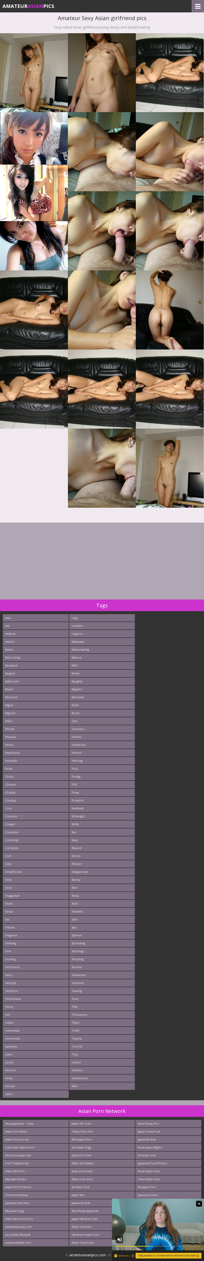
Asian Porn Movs (16, 1131)
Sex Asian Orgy (81, 1147)
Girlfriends (12, 967)
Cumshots (11, 848)
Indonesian (12, 1030)
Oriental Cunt (147, 1155)
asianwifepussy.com (18, 1227)
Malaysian (78, 641)
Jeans (8, 1054)
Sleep (75, 895)
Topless (77, 1038)
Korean (10, 1086)
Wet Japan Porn (82, 1139)
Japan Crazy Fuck (149, 1131)
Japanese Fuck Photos (152, 1163)
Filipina (10, 927)
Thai (74, 1007)
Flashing (10, 943)
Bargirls (10, 673)
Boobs (9, 745)
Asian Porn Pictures (18, 1187)
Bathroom (12, 681)
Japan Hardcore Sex (85, 1219)
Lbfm (8, 1094)
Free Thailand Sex (17, 1163)
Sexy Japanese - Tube (19, 1123)
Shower (77, 864)
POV (74, 784)
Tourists (77, 1046)
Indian (9, 1022)
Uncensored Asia (16, 1195)
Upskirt (76, 1062)
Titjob (75, 1022)
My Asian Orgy (14, 1211)
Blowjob (10, 737)
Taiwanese (79, 975)
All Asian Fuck (81, 1187)
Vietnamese (80, 1078)
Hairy (8, 975)
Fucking (10, 959)
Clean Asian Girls (149, 1179)
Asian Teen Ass (81, 1227)
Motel (75, 673)
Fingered (11, 935)
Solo (74, 919)
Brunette (11, 760)
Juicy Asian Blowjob (18, 1234)
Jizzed (9, 1062)
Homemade (13, 999)
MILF (75, 665)
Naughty (77, 681)
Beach (9, 689)
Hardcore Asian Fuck (85, 1234)
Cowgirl (10, 824)
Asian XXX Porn (15, 1171)
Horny (9, 1007)
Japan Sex (78, 1195)
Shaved (76, 848)
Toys (75, 1054)
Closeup (10, 800)
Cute (8, 864)
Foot (8, 951)
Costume (11, 816)
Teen (75, 999)
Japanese (11, 1046)
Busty (8, 768)
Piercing (77, 760)
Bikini (8, 721)
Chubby (10, 792)
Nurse (76, 713)
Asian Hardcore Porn (19, 1219)
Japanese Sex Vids (17, 1203)
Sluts (75, 903)
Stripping (78, 959)
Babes (9, 649)
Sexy (75, 840)
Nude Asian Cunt (149, 1171)
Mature (76, 657)
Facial (9, 911)
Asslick (9, 641)
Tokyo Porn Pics (82, 1131)
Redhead (78, 808)
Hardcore (11, 991)
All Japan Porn (147, 1187)
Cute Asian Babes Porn (20, 1147)
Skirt (75, 887)
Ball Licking (12, 657)
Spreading (78, 943)
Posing (76, 776)
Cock (8, 808)
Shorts (76, 856)
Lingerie (77, 633)
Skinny (76, 880)
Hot (7, 1014)
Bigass (9, 705)
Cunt (8, 856)
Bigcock (10, 713)
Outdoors (78, 729)
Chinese (10, 784)
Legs (75, 618)
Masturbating (80, 649)
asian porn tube (82, 1171)
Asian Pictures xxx (17, 1139)
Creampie (11, 832)
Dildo (8, 880)
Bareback (11, 665)
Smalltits (77, 911)
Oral (74, 721)
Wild (74, 1086)
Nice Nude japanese (85, 1211)
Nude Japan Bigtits (150, 1147)
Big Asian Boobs (15, 1179)
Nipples (77, 689)
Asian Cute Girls (82, 1179)
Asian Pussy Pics (148, 1123)
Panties (76, 737)
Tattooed (78, 983)
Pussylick (78, 800)
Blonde (10, 729)
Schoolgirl (78, 816)
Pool (75, 768)
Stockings (78, 951)
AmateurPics (28, 6)
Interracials (12, 1038)
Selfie (75, 824)
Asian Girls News (83, 1163)
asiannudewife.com (18, 1242)
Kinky (8, 1078)
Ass (7, 626)
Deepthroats (13, 872)
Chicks (9, 776)
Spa (74, 927)
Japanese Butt (147, 1139)
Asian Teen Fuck (82, 1242)
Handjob (10, 983)
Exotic (9, 903)
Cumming (11, 840)
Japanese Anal (81, 1203)
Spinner (77, 935)
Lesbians (77, 626)
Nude (75, 705)
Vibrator (77, 1070)
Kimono (10, 1070)
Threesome (79, 1014)
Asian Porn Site (82, 1155)
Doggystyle (12, 895)
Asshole (10, 633)
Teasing (77, 991)
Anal (8, 618)
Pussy (75, 792)
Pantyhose (79, 745)
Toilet (75, 1030)
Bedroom (11, 697)
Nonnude (78, 697)
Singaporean (80, 872)
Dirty (8, 887)
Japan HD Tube (81, 1123)
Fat (7, 919)
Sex (74, 832)
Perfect (77, 753)
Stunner (77, 967)
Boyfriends (12, 753)
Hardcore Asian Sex (18, 1155)
